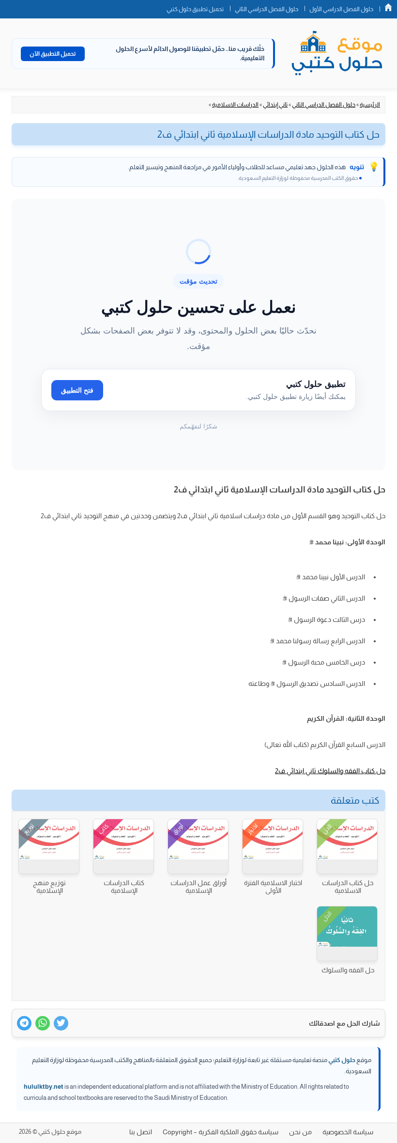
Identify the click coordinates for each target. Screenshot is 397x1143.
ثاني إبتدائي (275, 104)
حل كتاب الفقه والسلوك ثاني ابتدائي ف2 (330, 771)
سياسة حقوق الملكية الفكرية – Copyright (220, 1132)
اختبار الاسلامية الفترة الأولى (273, 886)
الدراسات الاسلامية (235, 104)
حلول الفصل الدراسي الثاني (266, 9)
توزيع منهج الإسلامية (49, 886)
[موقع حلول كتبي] (337, 54)
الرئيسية (370, 104)
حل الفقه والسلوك (347, 970)
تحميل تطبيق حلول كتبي (195, 9)
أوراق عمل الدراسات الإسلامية (198, 886)
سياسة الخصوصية (347, 1132)
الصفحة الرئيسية (388, 7)
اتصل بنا (140, 1132)
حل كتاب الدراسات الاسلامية (347, 886)
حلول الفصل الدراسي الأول (341, 9)
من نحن (300, 1132)
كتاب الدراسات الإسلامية (124, 886)
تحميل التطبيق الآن (53, 53)
